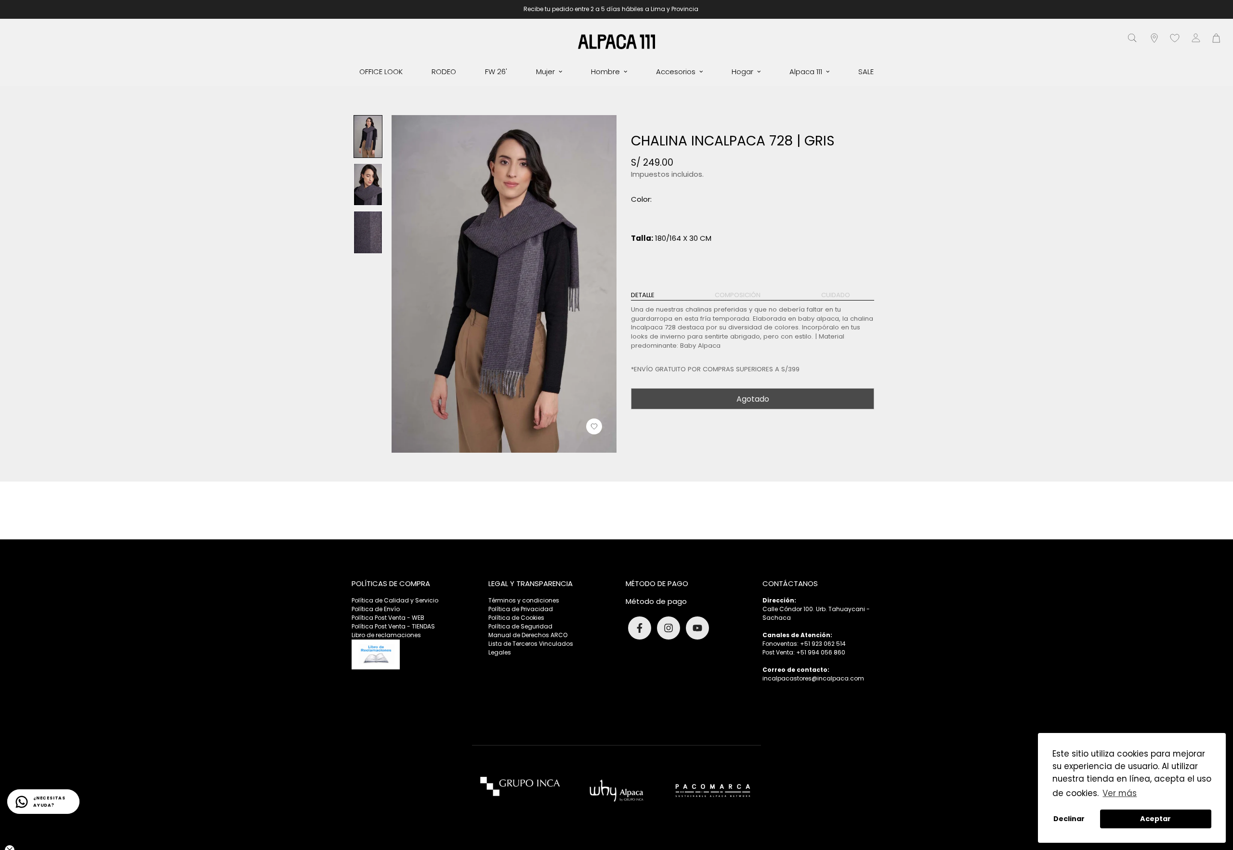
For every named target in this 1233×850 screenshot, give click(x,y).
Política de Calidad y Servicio (395, 600)
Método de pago (656, 601)
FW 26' (496, 71)
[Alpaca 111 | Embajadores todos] (616, 41)
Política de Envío (376, 609)
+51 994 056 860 (820, 652)
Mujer (545, 71)
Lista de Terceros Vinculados (530, 644)
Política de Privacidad (520, 609)
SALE (866, 71)
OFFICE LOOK (381, 71)
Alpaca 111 (805, 71)
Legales (499, 652)
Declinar (1069, 819)
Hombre (605, 71)
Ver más (1119, 793)
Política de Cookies (516, 618)
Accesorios (675, 71)
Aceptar (1155, 819)
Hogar (742, 71)
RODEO (444, 71)
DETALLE (643, 295)
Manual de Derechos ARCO (527, 635)
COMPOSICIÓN (738, 295)
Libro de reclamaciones (386, 635)
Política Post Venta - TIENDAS (393, 626)
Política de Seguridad (520, 626)
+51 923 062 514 (823, 644)
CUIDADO (835, 295)
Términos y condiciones (523, 600)
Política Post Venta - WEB (388, 618)
